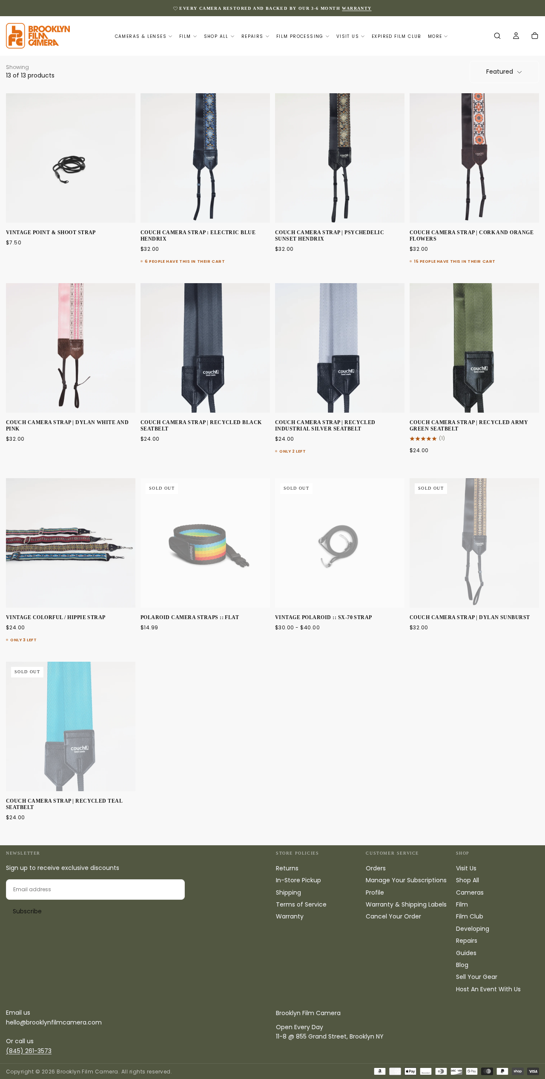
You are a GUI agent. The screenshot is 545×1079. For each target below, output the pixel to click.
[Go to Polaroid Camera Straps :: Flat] (205, 543)
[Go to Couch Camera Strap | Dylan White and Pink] (70, 348)
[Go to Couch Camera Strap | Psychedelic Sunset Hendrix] (339, 158)
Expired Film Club (396, 36)
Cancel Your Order (393, 916)
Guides (466, 953)
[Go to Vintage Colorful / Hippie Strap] (70, 543)
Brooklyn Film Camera (308, 1013)
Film (185, 36)
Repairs (252, 36)
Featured (499, 71)
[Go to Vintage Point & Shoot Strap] (70, 158)
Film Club (469, 916)
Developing (472, 928)
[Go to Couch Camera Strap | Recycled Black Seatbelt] (205, 348)
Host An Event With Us (488, 989)
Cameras (470, 892)
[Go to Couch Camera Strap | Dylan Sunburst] (474, 543)
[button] (497, 36)
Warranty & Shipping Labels (406, 904)
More (435, 36)
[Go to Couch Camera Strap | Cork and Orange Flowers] (474, 158)
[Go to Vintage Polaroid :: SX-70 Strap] (339, 543)
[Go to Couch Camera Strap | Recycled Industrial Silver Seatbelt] (339, 348)
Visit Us (347, 36)
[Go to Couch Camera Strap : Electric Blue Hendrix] (205, 158)
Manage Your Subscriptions (406, 880)
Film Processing (300, 36)
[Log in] (516, 36)
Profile (375, 892)
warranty (356, 8)
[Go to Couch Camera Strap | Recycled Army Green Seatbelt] (474, 348)
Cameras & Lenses (140, 36)
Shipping (288, 892)
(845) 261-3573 (29, 1051)
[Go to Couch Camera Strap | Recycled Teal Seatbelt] (70, 726)
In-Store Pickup (298, 880)
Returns (287, 868)
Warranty (290, 916)
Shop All (216, 36)
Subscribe (27, 911)
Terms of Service (301, 904)
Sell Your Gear (476, 977)
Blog (462, 965)
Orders (376, 868)
